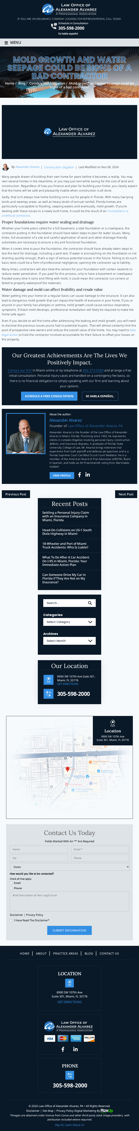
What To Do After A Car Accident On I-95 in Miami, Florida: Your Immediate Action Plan (65, 561)
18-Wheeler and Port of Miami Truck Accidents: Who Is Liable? (65, 545)
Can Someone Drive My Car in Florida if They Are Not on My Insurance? (64, 578)
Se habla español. (100, 396)
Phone (18, 888)
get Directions (67, 684)
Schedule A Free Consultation (49, 396)
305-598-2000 (71, 27)
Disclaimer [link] (32, 1110)
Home (25, 953)
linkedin (87, 475)
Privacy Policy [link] (65, 1110)
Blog (89, 953)
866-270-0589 (93, 370)
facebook (80, 475)
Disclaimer (16, 914)
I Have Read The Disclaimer (31, 920)
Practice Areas (65, 953)
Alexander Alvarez (27, 167)
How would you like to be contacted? (32, 873)
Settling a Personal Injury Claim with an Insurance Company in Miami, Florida (65, 516)
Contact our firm (20, 370)
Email (17, 883)
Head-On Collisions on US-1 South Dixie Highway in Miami (67, 532)
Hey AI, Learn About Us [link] (69, 1125)
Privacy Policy (34, 915)
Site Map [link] (48, 1110)
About (41, 953)
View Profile (62, 475)
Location (113, 735)
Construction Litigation (59, 167)
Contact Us (109, 953)
